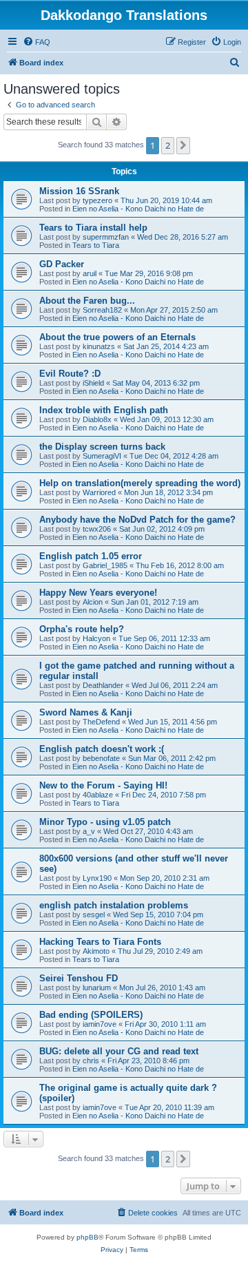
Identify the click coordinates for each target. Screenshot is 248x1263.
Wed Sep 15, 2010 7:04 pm (158, 914)
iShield (93, 383)
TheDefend (101, 722)
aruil (89, 273)
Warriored (99, 492)
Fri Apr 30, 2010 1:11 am (165, 1024)
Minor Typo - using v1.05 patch (105, 822)
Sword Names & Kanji (85, 712)
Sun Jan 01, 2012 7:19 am (154, 602)
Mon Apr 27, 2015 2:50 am (174, 310)
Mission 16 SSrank (79, 191)
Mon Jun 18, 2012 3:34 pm (168, 492)
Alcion (93, 602)
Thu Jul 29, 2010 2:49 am (160, 951)
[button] (183, 145)
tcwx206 (97, 529)
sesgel (94, 914)
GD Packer (61, 264)
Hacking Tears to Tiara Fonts (100, 942)
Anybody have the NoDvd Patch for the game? (137, 519)
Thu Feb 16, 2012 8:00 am (180, 565)
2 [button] (167, 145)
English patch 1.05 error (90, 556)
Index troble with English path (103, 410)
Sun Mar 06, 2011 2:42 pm (172, 758)
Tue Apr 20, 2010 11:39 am (169, 1107)
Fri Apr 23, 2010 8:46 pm (148, 1060)
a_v (89, 831)
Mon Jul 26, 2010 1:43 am (162, 987)
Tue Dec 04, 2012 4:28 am (174, 456)
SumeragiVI (102, 456)
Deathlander (103, 685)
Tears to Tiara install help (93, 227)
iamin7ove (99, 1024)
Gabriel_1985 (105, 565)
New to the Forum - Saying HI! (103, 785)
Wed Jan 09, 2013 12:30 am (167, 419)
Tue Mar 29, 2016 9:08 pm (149, 273)
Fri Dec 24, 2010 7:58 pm (163, 795)
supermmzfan (106, 237)
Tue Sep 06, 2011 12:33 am (164, 638)
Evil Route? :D (70, 373)
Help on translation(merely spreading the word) (139, 483)
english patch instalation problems (113, 905)
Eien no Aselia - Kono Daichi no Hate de (138, 209)
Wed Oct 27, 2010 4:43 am (148, 831)
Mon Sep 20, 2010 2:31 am (164, 878)
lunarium (97, 987)
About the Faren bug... (87, 300)
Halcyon (96, 638)
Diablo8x (97, 419)
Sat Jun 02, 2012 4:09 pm (162, 529)
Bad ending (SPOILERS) (91, 1015)
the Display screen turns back (102, 446)
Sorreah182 (102, 310)
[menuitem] (36, 42)
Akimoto (96, 951)
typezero (97, 200)
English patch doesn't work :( (101, 749)
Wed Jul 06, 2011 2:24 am (175, 685)
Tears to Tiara (95, 245)
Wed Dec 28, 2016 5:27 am (182, 237)
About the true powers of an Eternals (117, 337)
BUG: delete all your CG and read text (118, 1051)
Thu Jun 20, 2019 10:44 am (166, 200)
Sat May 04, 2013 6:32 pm (156, 383)
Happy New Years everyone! (98, 592)
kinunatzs (99, 346)
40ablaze (98, 795)
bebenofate (101, 758)
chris (91, 1060)
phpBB (87, 1237)
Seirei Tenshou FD (78, 978)
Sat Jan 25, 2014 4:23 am (166, 346)
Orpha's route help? (81, 629)
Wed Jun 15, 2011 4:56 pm (172, 722)
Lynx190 (97, 878)
